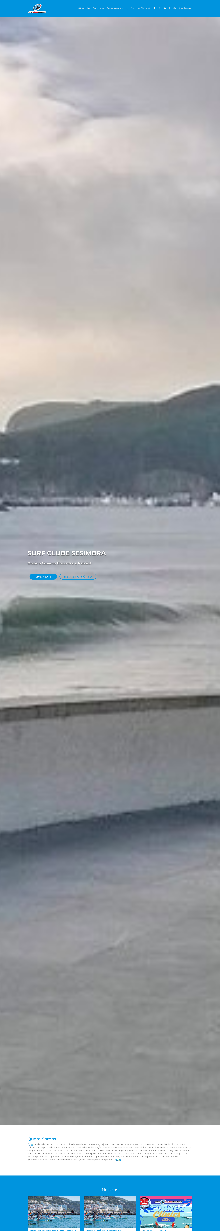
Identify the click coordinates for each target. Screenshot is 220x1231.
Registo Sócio (78, 576)
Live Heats (43, 576)
